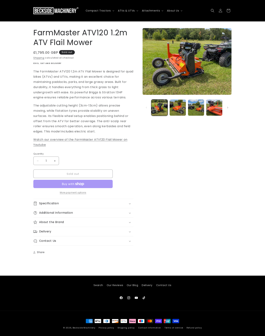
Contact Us (163, 285)
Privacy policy (106, 327)
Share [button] (41, 252)
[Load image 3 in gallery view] (196, 107)
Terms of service (173, 327)
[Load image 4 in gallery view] (214, 107)
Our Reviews (115, 285)
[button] (99, 10)
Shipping (38, 57)
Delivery (147, 285)
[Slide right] (228, 108)
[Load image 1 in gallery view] (159, 107)
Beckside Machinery (84, 327)
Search (98, 285)
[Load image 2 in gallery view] (177, 107)
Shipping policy (126, 327)
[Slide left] (146, 108)
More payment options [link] (73, 192)
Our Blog (132, 285)
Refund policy (194, 327)
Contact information (149, 327)
